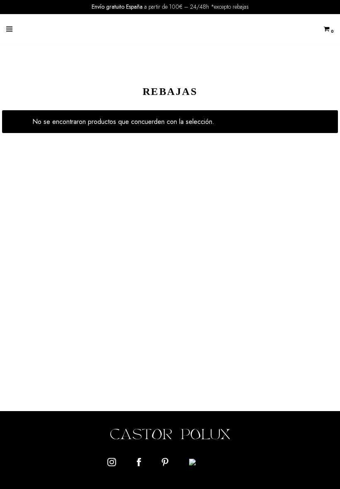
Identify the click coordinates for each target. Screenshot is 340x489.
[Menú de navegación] (9, 29)
